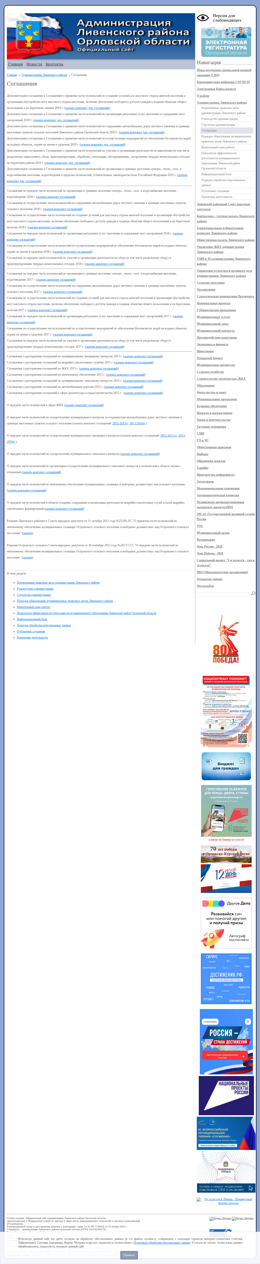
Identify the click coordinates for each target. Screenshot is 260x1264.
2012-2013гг (120, 423)
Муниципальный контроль (216, 330)
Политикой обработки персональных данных (162, 1242)
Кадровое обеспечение (212, 406)
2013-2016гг (137, 423)
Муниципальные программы (217, 399)
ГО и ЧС (203, 440)
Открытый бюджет (210, 358)
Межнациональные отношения (218, 488)
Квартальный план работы (33, 607)
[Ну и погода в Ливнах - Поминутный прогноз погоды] (226, 1203)
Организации (206, 289)
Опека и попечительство (214, 420)
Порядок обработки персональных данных (44, 625)
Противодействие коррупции (217, 337)
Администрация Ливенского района (44, 75)
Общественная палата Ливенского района (226, 240)
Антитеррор (205, 481)
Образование (206, 385)
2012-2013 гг (168, 435)
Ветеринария (206, 539)
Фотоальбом (205, 586)
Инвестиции (205, 351)
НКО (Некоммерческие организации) (222, 572)
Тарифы (202, 468)
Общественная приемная (214, 447)
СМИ (200, 433)
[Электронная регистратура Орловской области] (226, 56)
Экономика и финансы (212, 344)
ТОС (200, 526)
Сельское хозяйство (210, 372)
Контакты (54, 64)
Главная (15, 64)
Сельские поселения (211, 282)
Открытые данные (209, 579)
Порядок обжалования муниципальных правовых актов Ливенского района (65, 601)
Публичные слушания (31, 631)
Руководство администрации (35, 588)
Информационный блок (32, 619)
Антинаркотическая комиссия (218, 495)
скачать (27, 533)
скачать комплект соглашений (56, 197)
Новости (34, 64)
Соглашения (209, 130)
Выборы (202, 454)
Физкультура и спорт (211, 392)
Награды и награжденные (214, 413)
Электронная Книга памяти (216, 89)
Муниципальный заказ (213, 324)
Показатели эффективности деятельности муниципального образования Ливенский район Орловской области (86, 613)
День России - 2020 (209, 546)
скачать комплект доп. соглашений (87, 108)
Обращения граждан (211, 461)
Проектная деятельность (32, 637)
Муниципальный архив (213, 533)
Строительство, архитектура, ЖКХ (221, 378)
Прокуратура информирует (216, 474)
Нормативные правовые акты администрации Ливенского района (58, 582)
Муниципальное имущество (216, 365)
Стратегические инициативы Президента (225, 296)
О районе (203, 96)
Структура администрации (34, 595)
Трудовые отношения (211, 426)
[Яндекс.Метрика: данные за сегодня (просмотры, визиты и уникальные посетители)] (220, 1219)
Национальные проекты (213, 303)
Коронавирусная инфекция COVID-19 (223, 82)
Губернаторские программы (216, 310)
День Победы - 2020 (210, 553)
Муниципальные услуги (213, 317)
